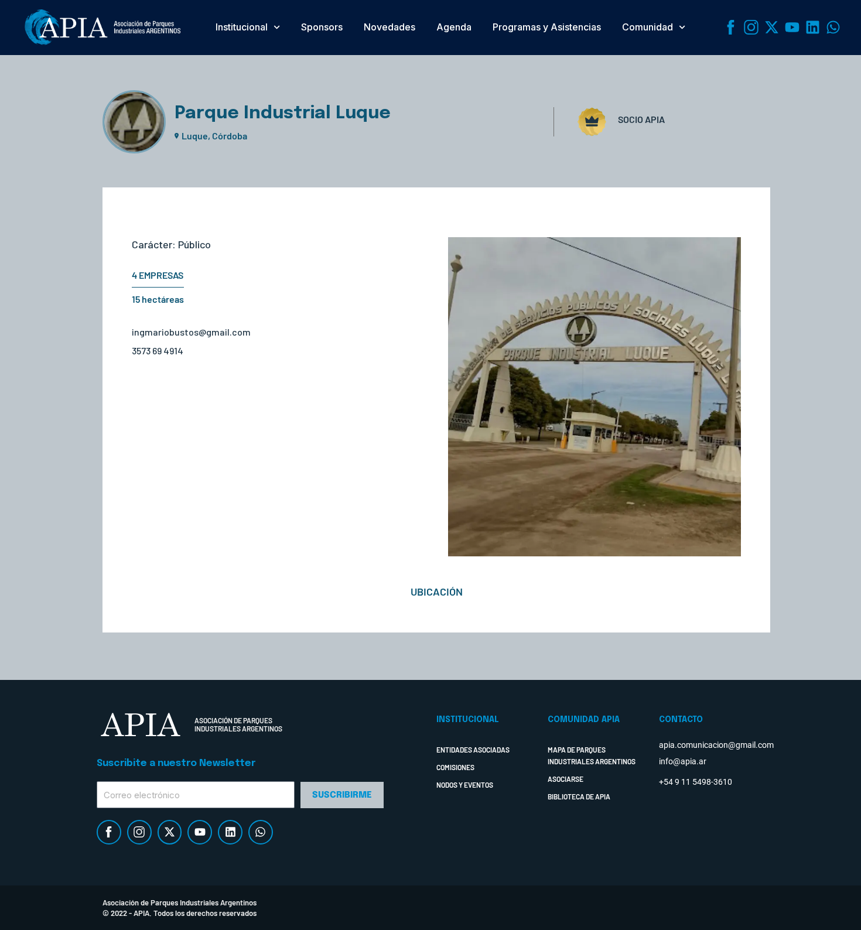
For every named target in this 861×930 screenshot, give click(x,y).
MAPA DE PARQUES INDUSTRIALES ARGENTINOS (592, 755)
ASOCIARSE (565, 779)
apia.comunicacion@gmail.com (716, 745)
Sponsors (322, 27)
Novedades (389, 27)
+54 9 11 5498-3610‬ (695, 782)
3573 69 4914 (157, 350)
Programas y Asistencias (547, 27)
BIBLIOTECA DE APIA (579, 796)
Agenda (454, 27)
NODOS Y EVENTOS (464, 785)
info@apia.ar (682, 761)
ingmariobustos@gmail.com (191, 331)
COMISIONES (455, 767)
